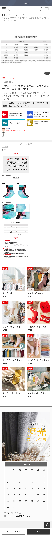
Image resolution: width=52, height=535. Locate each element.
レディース (16, 14)
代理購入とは (8, 128)
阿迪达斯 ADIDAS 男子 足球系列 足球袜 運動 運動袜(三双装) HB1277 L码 (26, 19)
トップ (5, 14)
